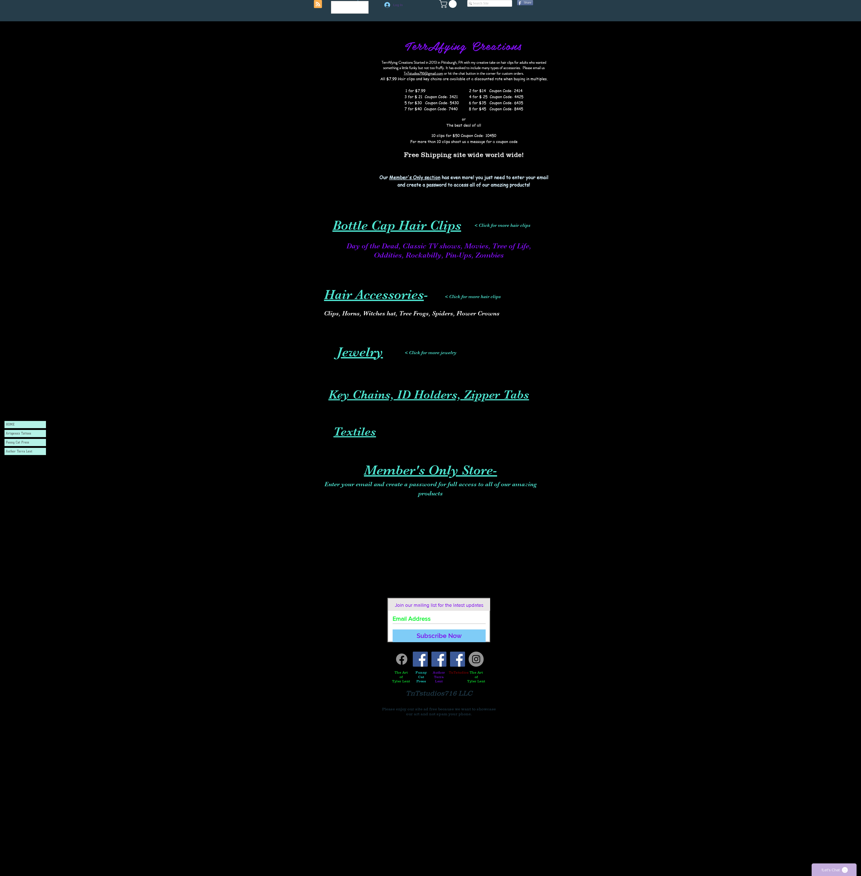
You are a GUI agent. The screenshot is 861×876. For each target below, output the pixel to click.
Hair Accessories (374, 294)
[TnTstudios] (457, 659)
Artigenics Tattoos (18, 433)
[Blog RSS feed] (318, 4)
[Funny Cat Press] (420, 659)
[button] (449, 4)
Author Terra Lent (19, 451)
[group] (430, 273)
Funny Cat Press (17, 442)
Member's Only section (414, 177)
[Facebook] (401, 659)
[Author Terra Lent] (438, 659)
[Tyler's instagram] (476, 659)
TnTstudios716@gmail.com (423, 73)
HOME (10, 424)
